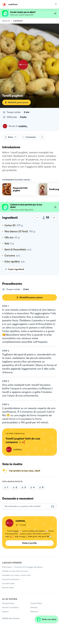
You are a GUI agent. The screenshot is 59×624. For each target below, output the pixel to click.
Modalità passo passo (18, 102)
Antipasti (18, 21)
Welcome (34, 611)
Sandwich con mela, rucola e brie (16, 575)
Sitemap (33, 607)
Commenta (31, 137)
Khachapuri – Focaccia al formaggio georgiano (22, 567)
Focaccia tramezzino (11, 579)
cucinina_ (23, 126)
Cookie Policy (36, 603)
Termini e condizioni (10, 607)
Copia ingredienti (16, 269)
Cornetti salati (8, 583)
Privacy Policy (8, 603)
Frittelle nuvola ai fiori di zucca (15, 571)
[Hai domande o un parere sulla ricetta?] (27, 506)
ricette (6, 21)
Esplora (5, 611)
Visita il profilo (29, 543)
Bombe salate (8, 587)
